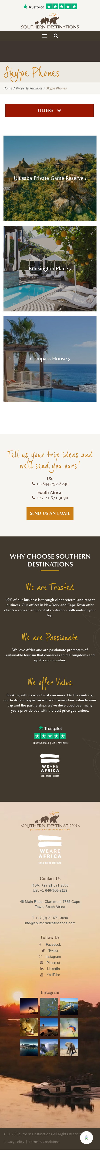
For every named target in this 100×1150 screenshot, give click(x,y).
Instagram (53, 957)
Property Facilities (29, 88)
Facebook (53, 944)
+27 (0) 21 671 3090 (51, 918)
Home (7, 88)
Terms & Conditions (44, 1142)
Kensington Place (48, 269)
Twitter (53, 950)
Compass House (48, 359)
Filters (46, 110)
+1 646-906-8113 (53, 890)
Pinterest (53, 963)
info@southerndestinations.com (50, 923)
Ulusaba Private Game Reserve (48, 178)
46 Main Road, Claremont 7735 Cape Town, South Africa (50, 904)
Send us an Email (50, 513)
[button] (86, 1137)
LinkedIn (53, 969)
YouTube (53, 975)
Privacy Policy (13, 1142)
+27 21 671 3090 (55, 885)
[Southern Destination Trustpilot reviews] (33, 6)
